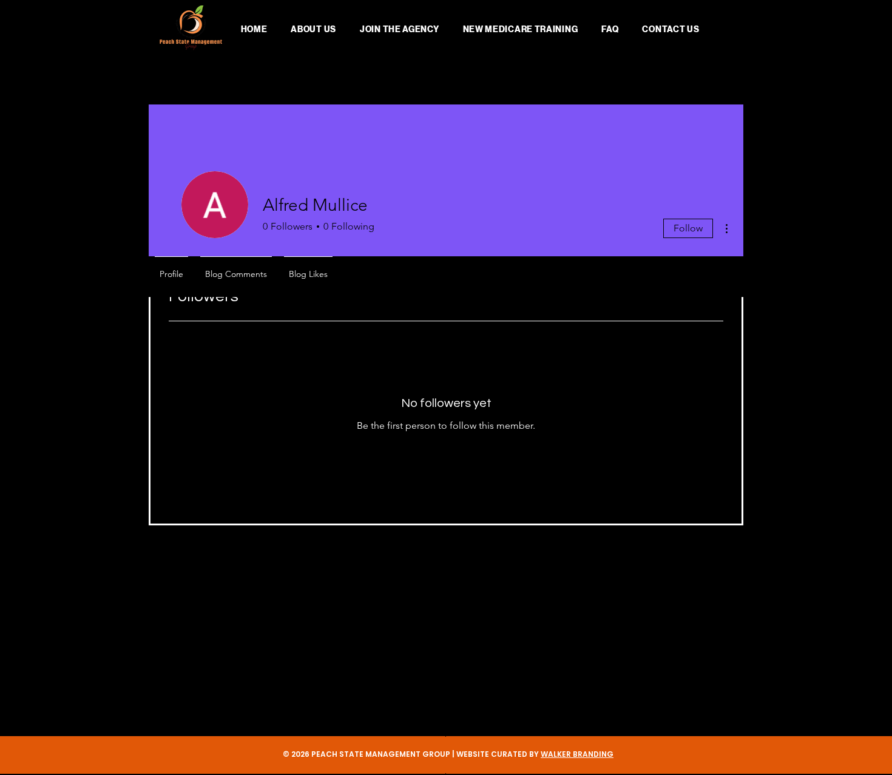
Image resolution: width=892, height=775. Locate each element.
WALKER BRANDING (577, 754)
